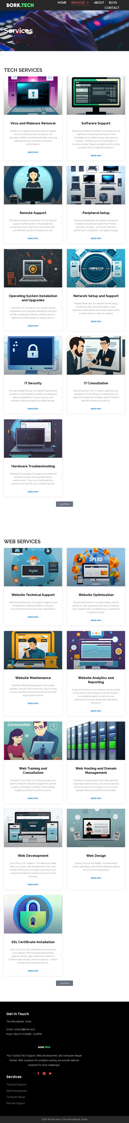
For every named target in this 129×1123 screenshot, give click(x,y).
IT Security (33, 383)
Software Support (95, 123)
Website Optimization (96, 595)
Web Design (96, 856)
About (99, 2)
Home (62, 2)
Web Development (33, 856)
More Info (33, 152)
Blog (113, 2)
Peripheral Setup (96, 213)
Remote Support (33, 213)
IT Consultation (96, 383)
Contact (112, 8)
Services (78, 2)
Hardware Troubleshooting (33, 466)
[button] (64, 504)
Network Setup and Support (96, 296)
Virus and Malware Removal (33, 123)
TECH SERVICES (23, 70)
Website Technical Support (33, 595)
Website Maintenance (33, 678)
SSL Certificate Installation (33, 942)
